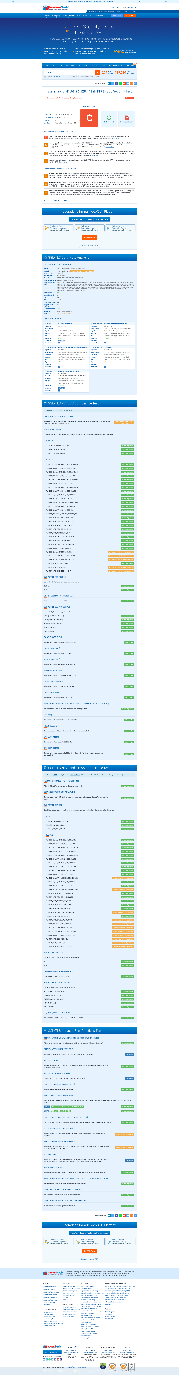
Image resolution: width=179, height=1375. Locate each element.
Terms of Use (71, 1367)
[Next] (165, 1)
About (103, 66)
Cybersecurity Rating (49, 1325)
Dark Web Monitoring (86, 1315)
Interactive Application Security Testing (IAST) (117, 1291)
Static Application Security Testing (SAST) (116, 1297)
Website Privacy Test (48, 1319)
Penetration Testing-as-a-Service (89, 1326)
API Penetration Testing (87, 1286)
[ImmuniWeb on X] (47, 1359)
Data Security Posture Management (90, 1317)
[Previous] (13, 1)
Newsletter (54, 1352)
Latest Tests (57, 66)
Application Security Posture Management (92, 1293)
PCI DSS (55, 410)
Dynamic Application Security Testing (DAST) (117, 1293)
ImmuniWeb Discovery (49, 1286)
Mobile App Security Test (50, 1321)
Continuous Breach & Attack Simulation (91, 1306)
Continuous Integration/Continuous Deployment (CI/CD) (120, 1286)
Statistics (131, 65)
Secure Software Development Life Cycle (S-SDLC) (118, 1288)
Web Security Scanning (87, 1338)
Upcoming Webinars (68, 1316)
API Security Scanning (87, 1288)
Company (66, 1283)
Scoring (94, 66)
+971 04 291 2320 (127, 1350)
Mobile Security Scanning (88, 1322)
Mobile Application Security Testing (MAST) (116, 1295)
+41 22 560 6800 (71, 1350)
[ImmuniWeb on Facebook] (55, 1359)
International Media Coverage (71, 1309)
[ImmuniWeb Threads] (61, 1359)
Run (97, 72)
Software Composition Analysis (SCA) (115, 1300)
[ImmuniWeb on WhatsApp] (49, 1359)
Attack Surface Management (89, 1295)
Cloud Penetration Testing (88, 1300)
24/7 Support (115, 7)
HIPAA (55, 775)
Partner (133, 7)
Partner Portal (109, 1318)
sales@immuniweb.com (71, 1352)
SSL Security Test (48, 1312)
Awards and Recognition (70, 1291)
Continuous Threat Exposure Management (92, 1311)
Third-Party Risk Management (89, 1331)
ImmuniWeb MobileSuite (50, 1297)
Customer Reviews (68, 1293)
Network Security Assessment (89, 1324)
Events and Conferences (70, 1312)
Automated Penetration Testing (89, 1297)
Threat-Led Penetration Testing (89, 1333)
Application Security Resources (115, 1283)
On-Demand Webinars (69, 1314)
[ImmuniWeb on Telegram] (52, 1359)
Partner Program (109, 1312)
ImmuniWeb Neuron (49, 1289)
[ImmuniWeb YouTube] (58, 1359)
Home (46, 66)
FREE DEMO (89, 238)
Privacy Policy (82, 1367)
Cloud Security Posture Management (91, 1302)
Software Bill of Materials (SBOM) (114, 1302)
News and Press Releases (70, 1307)
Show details (116, 138)
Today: (129, 11)
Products (46, 1283)
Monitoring (70, 66)
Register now (112, 1)
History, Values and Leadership (71, 1288)
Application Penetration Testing (89, 1291)
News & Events (68, 1304)
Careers (65, 1300)
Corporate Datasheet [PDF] (89, 245)
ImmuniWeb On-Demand (50, 1294)
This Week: (118, 11)
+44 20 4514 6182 (89, 1350)
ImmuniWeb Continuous (50, 1300)
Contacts (65, 1297)
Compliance (46, 1304)
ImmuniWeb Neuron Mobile (51, 1292)
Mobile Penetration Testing (88, 1320)
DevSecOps (108, 1304)
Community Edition (49, 1309)
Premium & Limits (115, 66)
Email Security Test (48, 1314)
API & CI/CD (83, 66)
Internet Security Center (94, 11)
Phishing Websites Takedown (89, 1329)
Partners (108, 1309)
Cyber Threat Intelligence (87, 1313)
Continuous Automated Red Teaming (91, 1304)
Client (128, 7)
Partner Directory (109, 1314)
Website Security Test (49, 1316)
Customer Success (68, 1295)
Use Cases (84, 1283)
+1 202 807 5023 (108, 1350)
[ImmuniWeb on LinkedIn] (44, 1359)
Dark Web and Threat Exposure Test (53, 1323)
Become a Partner (110, 1316)
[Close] (139, 1)
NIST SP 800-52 (75, 775)
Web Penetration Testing (87, 1335)
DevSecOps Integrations (49, 1302)
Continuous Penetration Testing (89, 1308)
